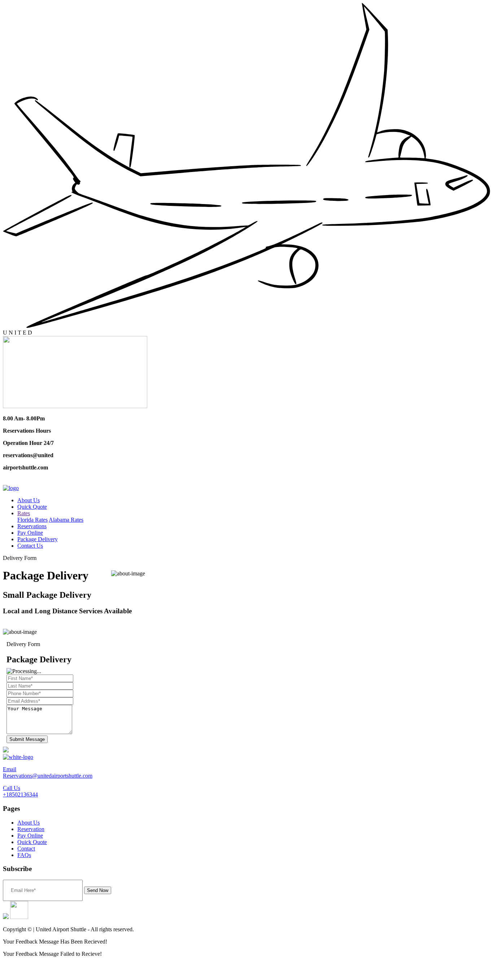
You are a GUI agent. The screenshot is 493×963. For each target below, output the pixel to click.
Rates (23, 513)
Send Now (97, 890)
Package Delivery (37, 539)
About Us (28, 500)
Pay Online (30, 533)
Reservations (32, 526)
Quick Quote (32, 507)
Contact (26, 848)
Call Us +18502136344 (20, 791)
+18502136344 (25, 481)
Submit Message (27, 739)
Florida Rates (32, 520)
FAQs (24, 855)
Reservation (30, 829)
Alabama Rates (66, 520)
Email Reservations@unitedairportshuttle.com (47, 772)
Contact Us (30, 546)
